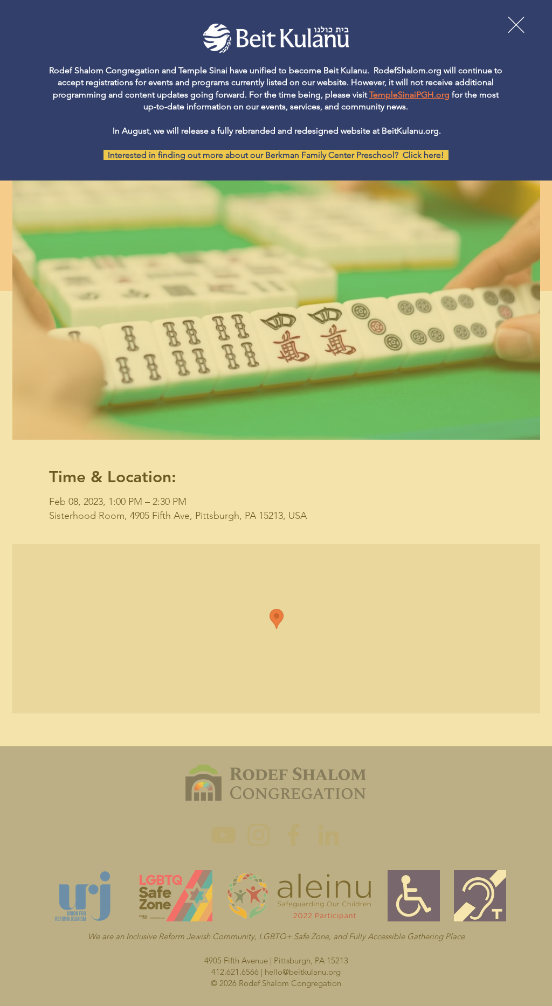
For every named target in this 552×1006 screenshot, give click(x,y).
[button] (516, 25)
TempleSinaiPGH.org (409, 94)
